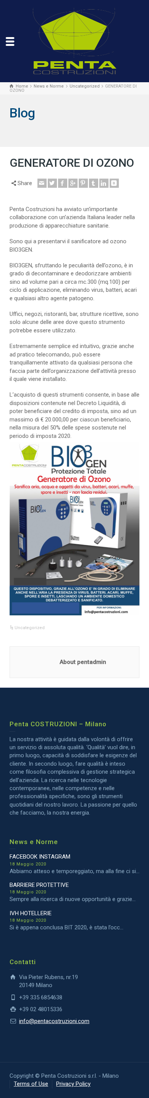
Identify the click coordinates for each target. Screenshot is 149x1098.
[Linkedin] (104, 183)
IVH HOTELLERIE (31, 913)
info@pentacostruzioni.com (54, 1021)
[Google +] (73, 183)
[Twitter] (52, 183)
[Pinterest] (83, 183)
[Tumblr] (93, 183)
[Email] (42, 183)
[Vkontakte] (114, 183)
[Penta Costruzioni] (74, 40)
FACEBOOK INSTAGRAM (40, 856)
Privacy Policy (73, 1083)
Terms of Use (31, 1083)
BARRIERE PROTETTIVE (39, 885)
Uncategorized (30, 627)
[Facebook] (62, 183)
